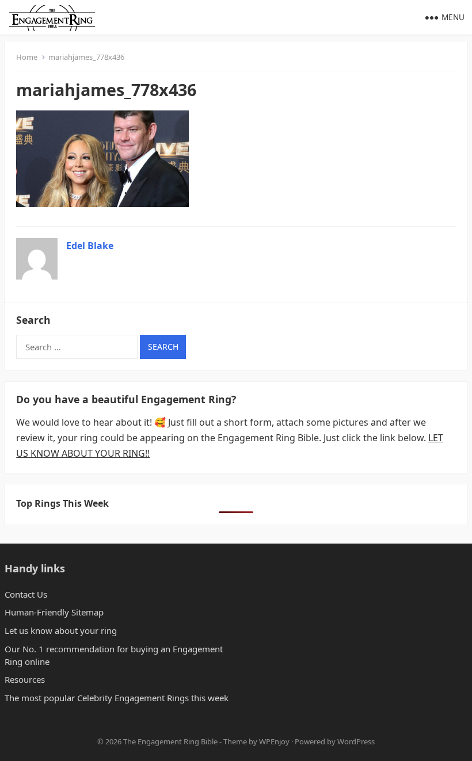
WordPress (356, 741)
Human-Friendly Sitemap (54, 612)
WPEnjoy (274, 741)
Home (26, 57)
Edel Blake (89, 245)
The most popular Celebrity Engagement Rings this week (117, 697)
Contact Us (26, 594)
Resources (25, 679)
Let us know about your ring (61, 630)
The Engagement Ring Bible (170, 741)
